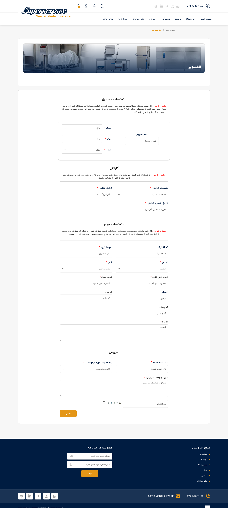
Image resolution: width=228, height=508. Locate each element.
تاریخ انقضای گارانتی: (156, 203)
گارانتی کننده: (104, 188)
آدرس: (164, 321)
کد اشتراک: (162, 247)
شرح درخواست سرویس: (156, 377)
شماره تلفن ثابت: (159, 277)
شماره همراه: (106, 277)
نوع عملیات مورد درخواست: (97, 362)
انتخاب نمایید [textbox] (159, 194)
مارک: (107, 128)
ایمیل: (165, 292)
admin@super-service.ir (161, 496)
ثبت (89, 473)
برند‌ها (178, 19)
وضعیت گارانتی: (159, 188)
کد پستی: (163, 307)
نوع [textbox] (98, 139)
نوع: (108, 139)
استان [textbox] (163, 268)
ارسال (68, 413)
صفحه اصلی (206, 19)
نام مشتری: (105, 247)
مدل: (107, 149)
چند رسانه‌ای (138, 19)
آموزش (153, 19)
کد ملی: (108, 292)
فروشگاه (190, 19)
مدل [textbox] (98, 150)
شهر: (109, 262)
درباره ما (123, 19)
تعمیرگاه (166, 19)
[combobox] (82, 128)
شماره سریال (142, 134)
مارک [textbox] (98, 128)
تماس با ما (108, 19)
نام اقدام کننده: (159, 362)
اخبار (205, 470)
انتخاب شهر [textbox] (104, 268)
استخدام (203, 454)
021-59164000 (195, 496)
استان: (164, 262)
